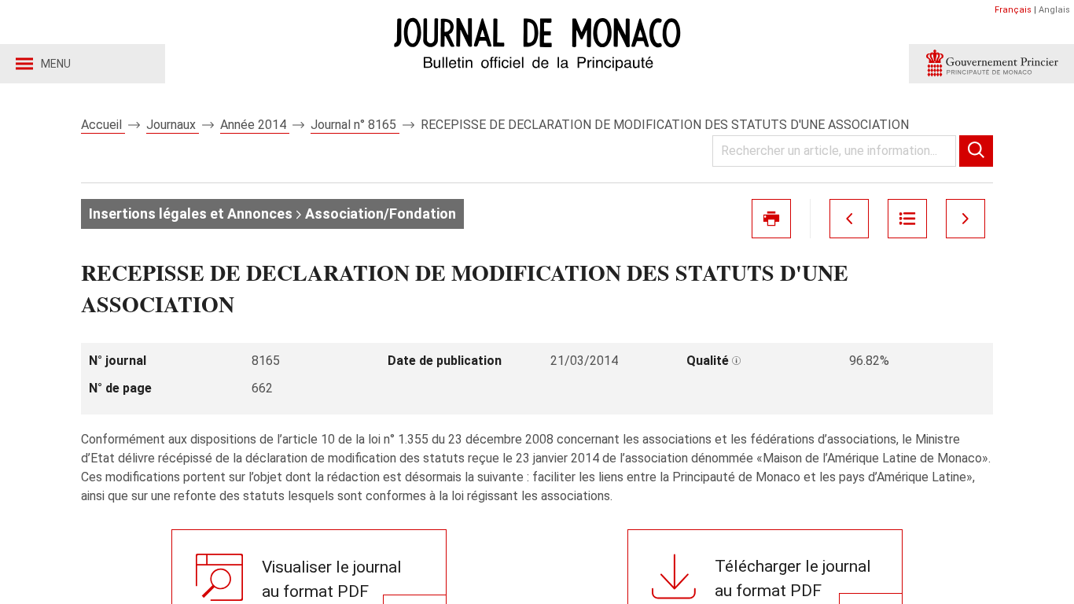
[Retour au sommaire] (907, 218)
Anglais (1054, 10)
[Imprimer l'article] (771, 218)
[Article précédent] (849, 218)
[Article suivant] (965, 218)
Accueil (103, 124)
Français (1013, 10)
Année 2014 (254, 124)
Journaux (172, 124)
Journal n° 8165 (355, 124)
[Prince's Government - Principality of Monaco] (991, 63)
